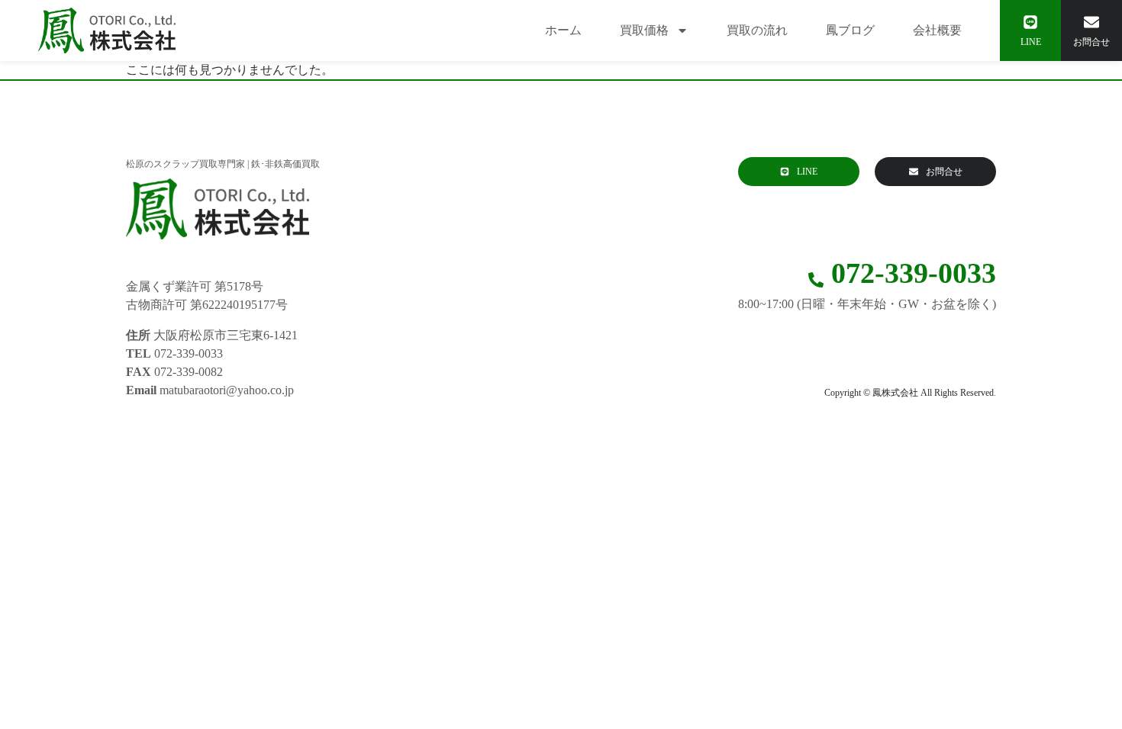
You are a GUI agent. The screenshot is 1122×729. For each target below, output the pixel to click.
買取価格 (644, 30)
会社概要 (937, 30)
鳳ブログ (850, 30)
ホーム (563, 30)
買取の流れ (757, 30)
